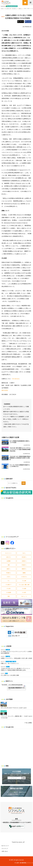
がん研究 (8, 588)
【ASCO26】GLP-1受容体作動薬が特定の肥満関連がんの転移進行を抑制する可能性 (19, 458)
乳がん (24, 553)
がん (9, 580)
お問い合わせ (5, 851)
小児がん (8, 576)
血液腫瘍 (8, 561)
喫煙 (9, 596)
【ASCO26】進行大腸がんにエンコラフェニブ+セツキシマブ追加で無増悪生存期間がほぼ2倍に (20, 449)
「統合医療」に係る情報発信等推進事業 (11, 685)
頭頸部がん (24, 568)
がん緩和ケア (8, 584)
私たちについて (5, 845)
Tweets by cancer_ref (18, 842)
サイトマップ (5, 848)
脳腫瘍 (24, 572)
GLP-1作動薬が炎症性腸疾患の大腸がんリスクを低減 (19, 441)
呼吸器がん (24, 565)
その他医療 (8, 592)
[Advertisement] (16, 517)
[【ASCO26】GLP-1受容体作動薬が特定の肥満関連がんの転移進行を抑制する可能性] (5, 457)
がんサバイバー (8, 553)
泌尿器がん (24, 561)
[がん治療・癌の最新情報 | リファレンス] (6, 2)
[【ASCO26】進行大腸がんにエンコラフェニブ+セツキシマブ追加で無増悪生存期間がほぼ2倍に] (5, 449)
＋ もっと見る (28, 722)
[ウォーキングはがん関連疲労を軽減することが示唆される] (5, 466)
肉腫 (9, 565)
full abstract (15, 379)
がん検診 (24, 592)
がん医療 (24, 588)
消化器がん (24, 557)
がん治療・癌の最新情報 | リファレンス (23, 862)
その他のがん (24, 576)
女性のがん (8, 557)
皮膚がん (8, 568)
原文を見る (5, 390)
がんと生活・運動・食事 (24, 584)
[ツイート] (20, 21)
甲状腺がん (8, 572)
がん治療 (24, 580)
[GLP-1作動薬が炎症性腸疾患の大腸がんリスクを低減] (5, 442)
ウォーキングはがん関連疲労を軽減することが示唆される (19, 465)
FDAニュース (24, 596)
